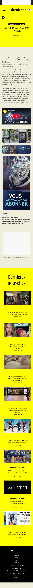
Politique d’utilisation (16, 573)
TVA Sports (6, 62)
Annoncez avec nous (16, 565)
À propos (16, 555)
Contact (16, 563)
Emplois (16, 560)
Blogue (16, 557)
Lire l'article (17, 319)
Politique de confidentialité (16, 570)
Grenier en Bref (16, 568)
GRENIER (16, 577)
